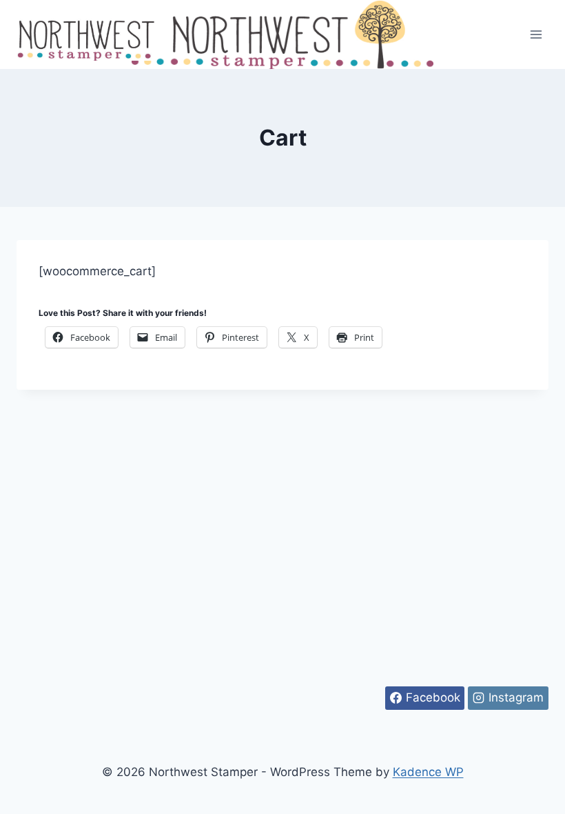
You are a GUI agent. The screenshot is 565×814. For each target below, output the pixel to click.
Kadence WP (428, 772)
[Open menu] (535, 34)
